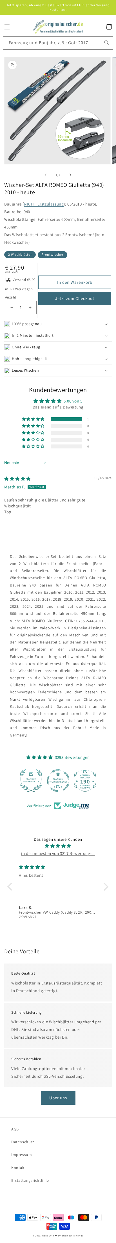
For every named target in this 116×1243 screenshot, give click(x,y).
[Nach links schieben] (45, 175)
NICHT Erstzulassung (44, 204)
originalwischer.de (73, 1235)
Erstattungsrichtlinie (30, 1180)
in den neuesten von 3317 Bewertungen (58, 853)
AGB (15, 1129)
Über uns (58, 1097)
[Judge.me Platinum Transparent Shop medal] (58, 780)
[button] (7, 27)
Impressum (21, 1154)
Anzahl (10, 297)
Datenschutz (22, 1141)
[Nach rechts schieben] (70, 175)
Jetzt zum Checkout (74, 298)
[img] (17, 478)
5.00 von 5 (73, 401)
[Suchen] (107, 43)
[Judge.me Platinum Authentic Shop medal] (31, 780)
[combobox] (58, 43)
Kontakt (18, 1167)
